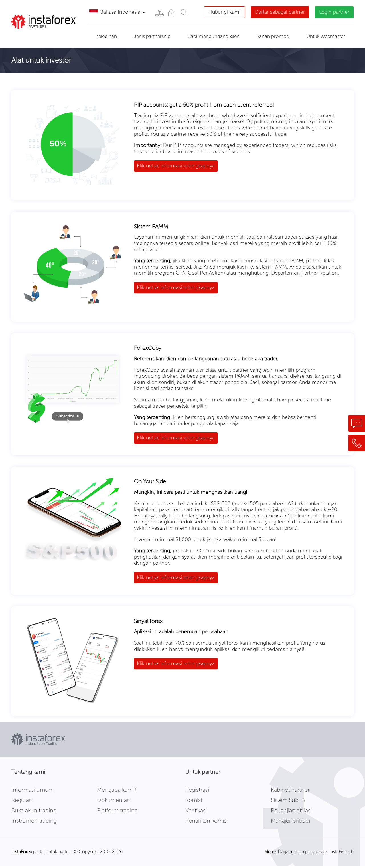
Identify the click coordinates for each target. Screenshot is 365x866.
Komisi (193, 800)
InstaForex (21, 851)
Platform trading (117, 810)
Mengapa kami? (116, 789)
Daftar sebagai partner (280, 12)
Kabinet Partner (290, 789)
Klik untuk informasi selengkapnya (176, 166)
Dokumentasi (114, 800)
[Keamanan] (171, 12)
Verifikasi (196, 810)
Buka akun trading (33, 810)
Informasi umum (32, 789)
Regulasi (22, 800)
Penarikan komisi (206, 820)
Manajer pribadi (290, 820)
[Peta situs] (159, 12)
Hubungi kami (224, 12)
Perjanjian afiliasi (291, 810)
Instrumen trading (34, 820)
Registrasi (197, 789)
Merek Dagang (279, 851)
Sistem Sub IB (288, 800)
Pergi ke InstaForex (43, 36)
